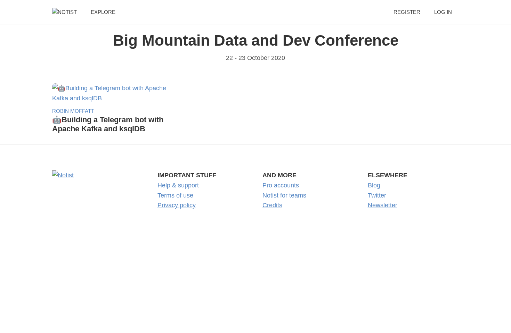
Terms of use (175, 195)
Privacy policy (176, 205)
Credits (272, 205)
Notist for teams (284, 195)
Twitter (377, 195)
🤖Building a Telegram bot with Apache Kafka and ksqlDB (107, 124)
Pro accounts (280, 185)
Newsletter (382, 205)
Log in (443, 12)
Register (407, 12)
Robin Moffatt (73, 111)
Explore (103, 12)
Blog (374, 185)
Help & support (178, 185)
